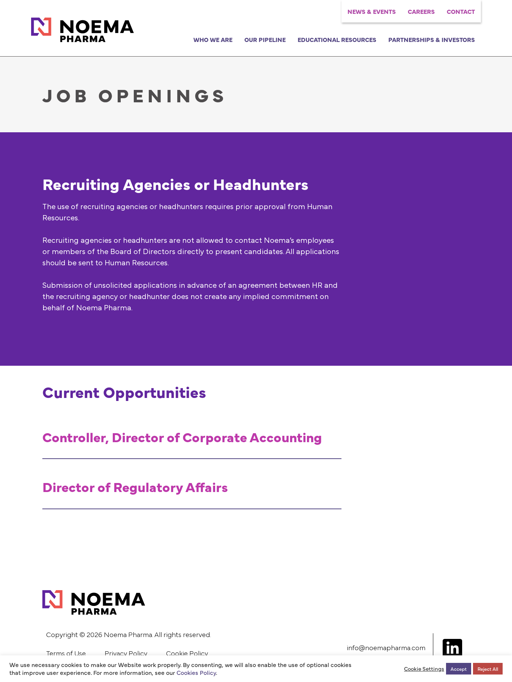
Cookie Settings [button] (424, 668)
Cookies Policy (196, 672)
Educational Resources (337, 39)
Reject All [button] (488, 668)
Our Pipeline (265, 39)
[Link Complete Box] (191, 438)
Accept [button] (459, 668)
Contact (461, 11)
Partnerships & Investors (431, 39)
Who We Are (212, 39)
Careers (421, 11)
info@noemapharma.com (386, 648)
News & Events (371, 11)
